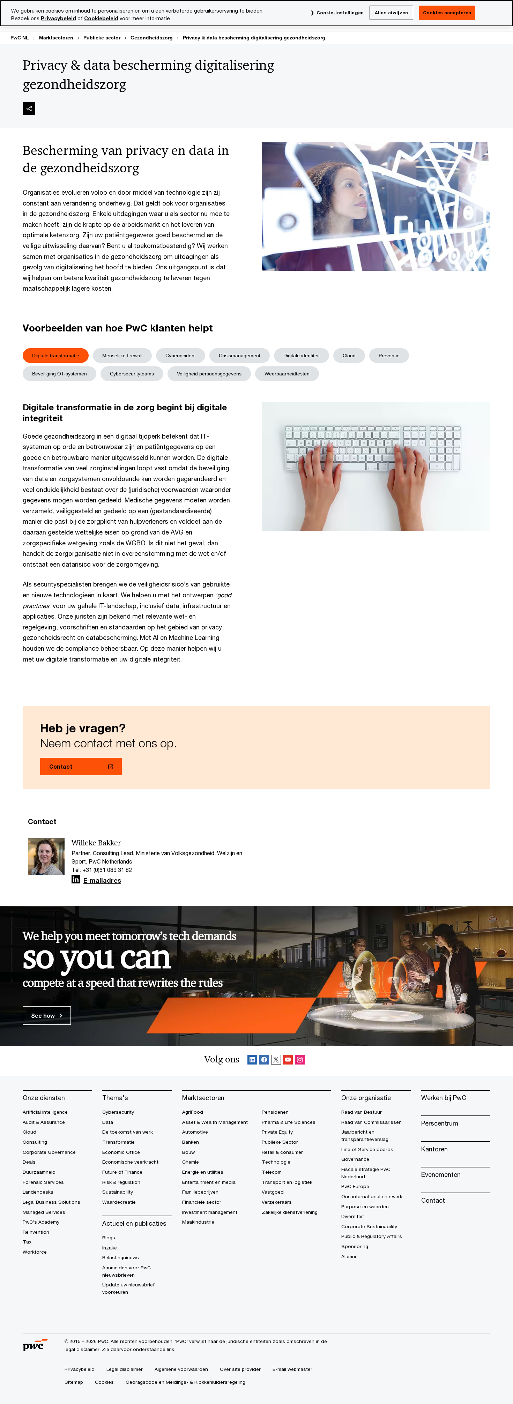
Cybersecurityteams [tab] (132, 373)
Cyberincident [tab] (180, 355)
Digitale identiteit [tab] (301, 355)
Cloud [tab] (349, 355)
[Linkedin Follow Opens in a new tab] (76, 879)
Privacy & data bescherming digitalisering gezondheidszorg (254, 37)
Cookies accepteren (447, 12)
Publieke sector (101, 37)
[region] (256, 13)
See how (43, 1015)
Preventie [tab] (389, 355)
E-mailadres (102, 881)
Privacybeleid (58, 18)
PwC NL (19, 37)
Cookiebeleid (101, 18)
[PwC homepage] (35, 1348)
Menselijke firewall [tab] (122, 355)
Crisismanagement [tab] (239, 355)
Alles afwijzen (391, 12)
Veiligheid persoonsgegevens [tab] (209, 373)
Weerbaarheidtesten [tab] (287, 373)
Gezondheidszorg (152, 37)
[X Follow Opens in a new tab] (276, 1061)
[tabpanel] (256, 533)
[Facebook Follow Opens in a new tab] (264, 1061)
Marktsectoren (56, 37)
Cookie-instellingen (340, 12)
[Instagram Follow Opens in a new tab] (300, 1061)
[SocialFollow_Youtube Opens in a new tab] (288, 1061)
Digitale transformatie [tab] (55, 355)
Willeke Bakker (96, 843)
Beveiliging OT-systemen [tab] (59, 373)
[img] (29, 108)
